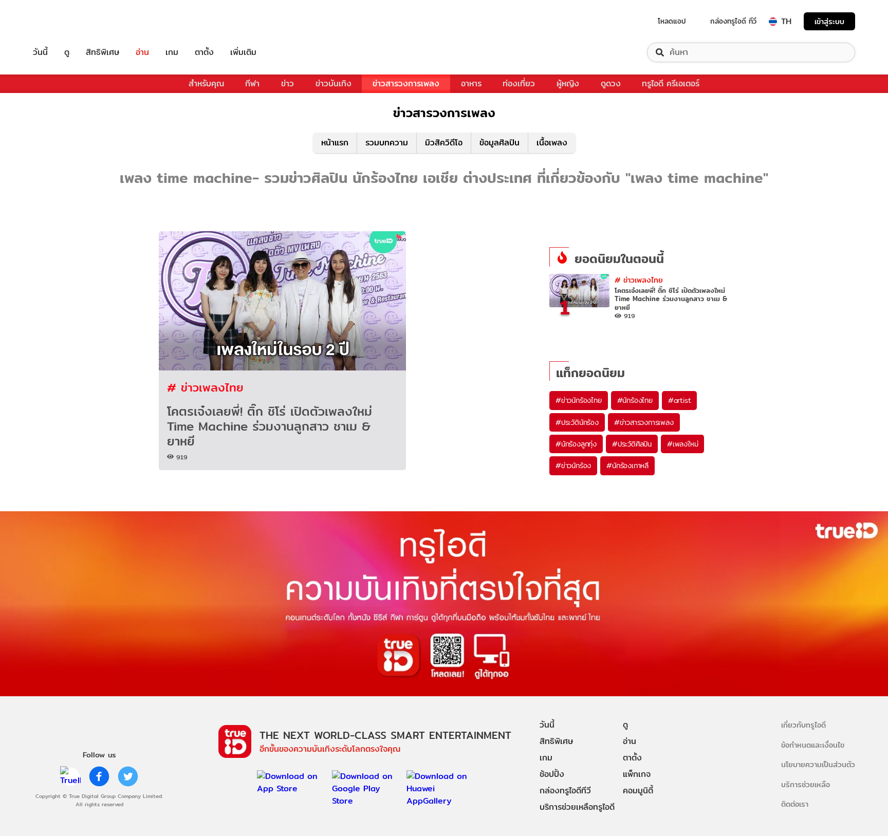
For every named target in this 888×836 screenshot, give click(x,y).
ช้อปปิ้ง (552, 774)
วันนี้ (40, 52)
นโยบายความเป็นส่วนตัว (818, 764)
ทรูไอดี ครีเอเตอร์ (670, 83)
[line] (70, 776)
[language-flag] (773, 21)
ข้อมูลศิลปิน (499, 142)
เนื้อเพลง (551, 142)
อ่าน (142, 52)
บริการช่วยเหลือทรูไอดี (577, 807)
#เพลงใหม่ (682, 444)
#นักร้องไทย (635, 400)
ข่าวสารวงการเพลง (406, 83)
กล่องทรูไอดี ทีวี (733, 21)
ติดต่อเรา (794, 804)
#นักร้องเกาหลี (627, 465)
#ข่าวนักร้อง (573, 465)
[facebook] (99, 776)
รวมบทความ (386, 142)
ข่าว (287, 83)
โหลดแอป (672, 21)
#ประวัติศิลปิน (632, 444)
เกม (171, 52)
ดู (66, 52)
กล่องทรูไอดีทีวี (565, 790)
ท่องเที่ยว (519, 83)
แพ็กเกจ (637, 774)
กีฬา (252, 83)
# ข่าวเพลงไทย (205, 387)
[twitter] (128, 776)
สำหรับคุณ (206, 83)
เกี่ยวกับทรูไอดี (803, 725)
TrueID (64, 21)
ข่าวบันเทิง (333, 83)
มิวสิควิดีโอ (443, 142)
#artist (679, 400)
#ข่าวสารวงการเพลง (644, 422)
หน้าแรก (334, 142)
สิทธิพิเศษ (102, 52)
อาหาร (471, 83)
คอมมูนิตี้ (638, 790)
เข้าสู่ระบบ (829, 21)
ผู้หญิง (568, 83)
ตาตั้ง (204, 52)
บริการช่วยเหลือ (805, 784)
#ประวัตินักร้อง (577, 422)
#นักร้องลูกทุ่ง (576, 444)
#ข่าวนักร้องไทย (579, 400)
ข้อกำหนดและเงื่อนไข (812, 745)
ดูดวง (611, 83)
